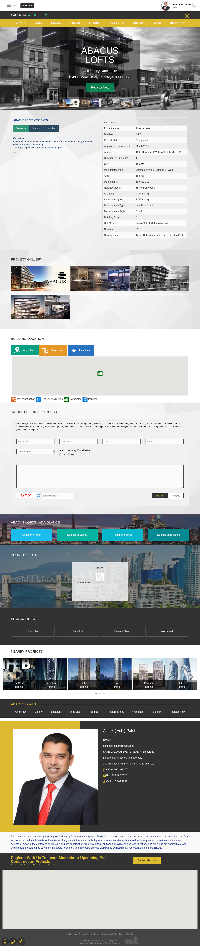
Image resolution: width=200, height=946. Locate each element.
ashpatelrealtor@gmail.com (118, 746)
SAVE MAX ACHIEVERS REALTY (128, 751)
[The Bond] (19, 674)
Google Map (28, 350)
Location (56, 23)
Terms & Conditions (103, 934)
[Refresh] (38, 496)
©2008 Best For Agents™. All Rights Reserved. (100, 940)
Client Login (118, 934)
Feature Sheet (116, 23)
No (63, 454)
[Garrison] (149, 674)
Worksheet (138, 23)
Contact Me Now (147, 860)
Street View (56, 350)
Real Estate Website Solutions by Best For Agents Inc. (100, 943)
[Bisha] (84, 674)
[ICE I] (181, 674)
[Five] (116, 674)
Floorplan (94, 23)
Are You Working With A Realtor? (75, 450)
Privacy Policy (85, 934)
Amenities (84, 350)
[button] (100, 373)
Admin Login (71, 934)
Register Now (177, 23)
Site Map (130, 934)
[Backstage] (51, 674)
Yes (72, 454)
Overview (20, 23)
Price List (75, 23)
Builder (157, 23)
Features (36, 128)
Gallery (38, 23)
